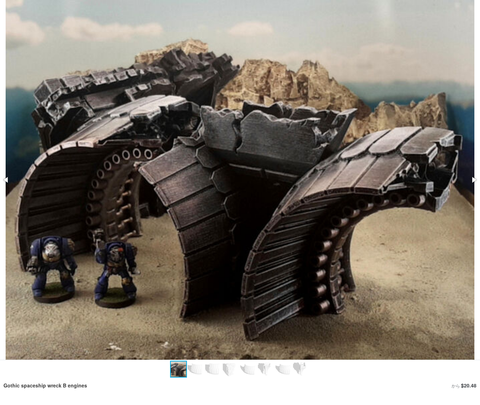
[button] (6, 179)
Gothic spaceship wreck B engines (45, 385)
